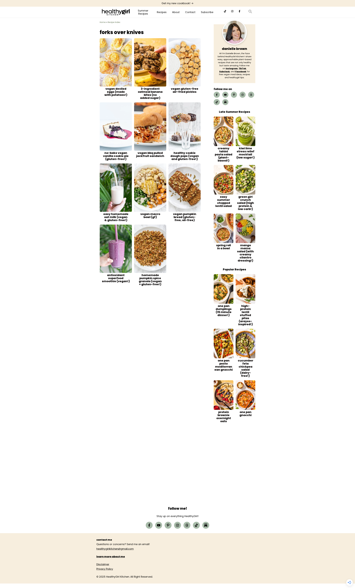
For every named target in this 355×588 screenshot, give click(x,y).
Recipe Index (114, 22)
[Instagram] (232, 11)
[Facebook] (239, 11)
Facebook (240, 71)
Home (103, 22)
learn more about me (110, 556)
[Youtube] (225, 95)
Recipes (162, 12)
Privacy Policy (104, 569)
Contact (190, 12)
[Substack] (225, 102)
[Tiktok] (225, 11)
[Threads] (251, 95)
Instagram (232, 68)
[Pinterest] (234, 95)
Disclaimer (102, 564)
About (176, 12)
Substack (224, 71)
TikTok (242, 68)
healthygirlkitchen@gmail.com (115, 549)
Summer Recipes (143, 12)
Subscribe (207, 12)
